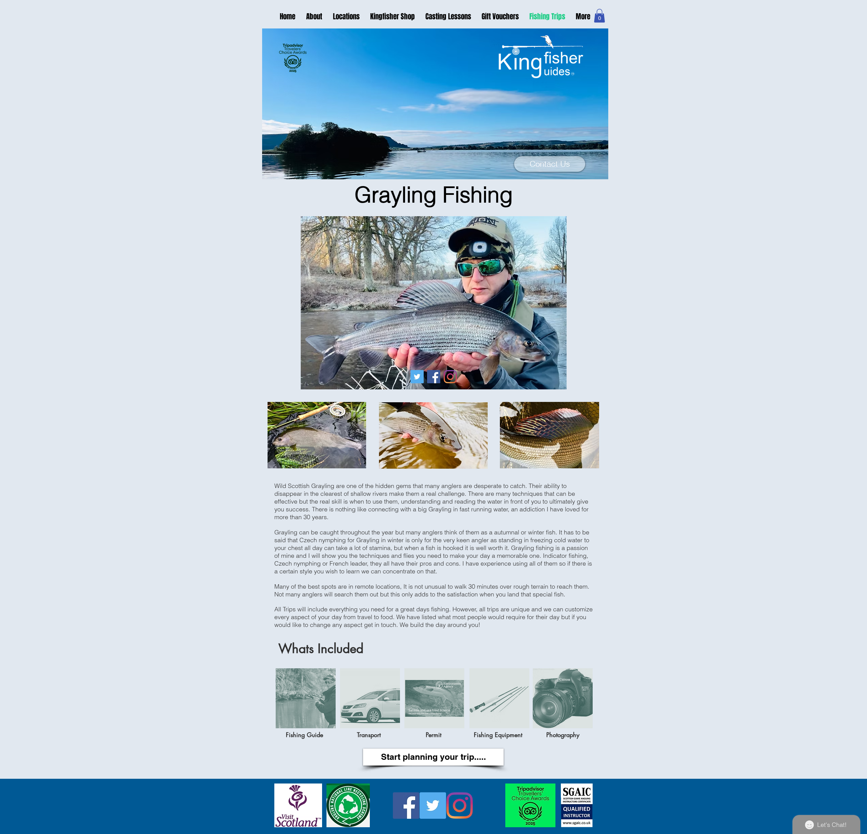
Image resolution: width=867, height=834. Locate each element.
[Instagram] (450, 376)
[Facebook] (433, 376)
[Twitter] (417, 376)
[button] (599, 16)
